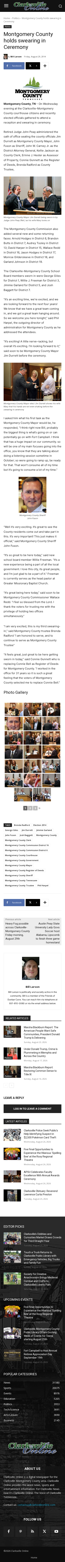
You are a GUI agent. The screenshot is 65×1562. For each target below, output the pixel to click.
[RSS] (32, 1532)
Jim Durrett (27, 830)
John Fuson (10, 835)
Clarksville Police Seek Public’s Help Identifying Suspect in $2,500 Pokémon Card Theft (41, 1134)
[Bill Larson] (6, 56)
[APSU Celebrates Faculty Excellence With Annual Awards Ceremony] (12, 1176)
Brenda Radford (22, 825)
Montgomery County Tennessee (21, 880)
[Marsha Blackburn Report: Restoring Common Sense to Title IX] (12, 1072)
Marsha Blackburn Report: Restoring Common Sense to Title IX (40, 1071)
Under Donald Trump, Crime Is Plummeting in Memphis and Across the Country (41, 1053)
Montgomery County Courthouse (21, 855)
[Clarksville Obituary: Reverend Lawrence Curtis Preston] (12, 1195)
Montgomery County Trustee (19, 885)
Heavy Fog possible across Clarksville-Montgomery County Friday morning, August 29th (17, 931)
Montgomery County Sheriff (19, 875)
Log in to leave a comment (32, 1108)
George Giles (11, 830)
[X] (44, 1532)
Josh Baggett (26, 835)
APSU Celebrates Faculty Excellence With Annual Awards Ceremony (42, 1175)
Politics (16, 18)
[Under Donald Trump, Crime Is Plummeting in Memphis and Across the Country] (12, 1053)
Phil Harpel (43, 885)
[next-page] (11, 1085)
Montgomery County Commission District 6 (26, 850)
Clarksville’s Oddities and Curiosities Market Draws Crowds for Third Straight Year (42, 1237)
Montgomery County (46, 835)
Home (7, 18)
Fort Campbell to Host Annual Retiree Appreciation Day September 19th (40, 1354)
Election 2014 (39, 825)
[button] (60, 6)
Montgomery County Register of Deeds (24, 870)
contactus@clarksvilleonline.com (36, 1504)
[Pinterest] (21, 1532)
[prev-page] (6, 1085)
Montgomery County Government (21, 860)
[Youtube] (56, 1532)
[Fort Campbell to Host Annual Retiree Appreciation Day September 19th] (12, 1355)
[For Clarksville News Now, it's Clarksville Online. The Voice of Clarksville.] (32, 1448)
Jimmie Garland (44, 830)
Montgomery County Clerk (18, 840)
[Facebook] (9, 1532)
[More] (45, 65)
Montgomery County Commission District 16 (27, 845)
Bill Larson (16, 56)
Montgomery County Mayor (18, 865)
